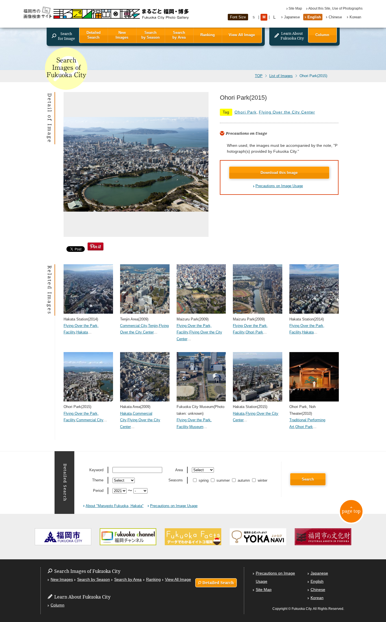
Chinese (335, 17)
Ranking (207, 35)
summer (223, 480)
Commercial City (133, 326)
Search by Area (179, 35)
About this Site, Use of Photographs (335, 8)
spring (204, 480)
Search (308, 479)
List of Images (281, 76)
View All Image (242, 35)
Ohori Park (246, 112)
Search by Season (150, 35)
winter (262, 480)
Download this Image (279, 173)
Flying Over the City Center (287, 112)
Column (322, 35)
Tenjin (153, 326)
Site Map (295, 8)
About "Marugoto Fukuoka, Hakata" (115, 506)
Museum (196, 427)
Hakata (82, 332)
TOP (259, 76)
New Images (122, 35)
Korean (355, 17)
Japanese (292, 17)
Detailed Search (93, 35)
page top (351, 511)
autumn (244, 480)
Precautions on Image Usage (279, 186)
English (314, 17)
